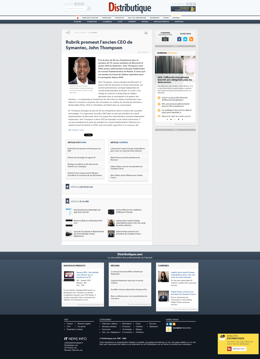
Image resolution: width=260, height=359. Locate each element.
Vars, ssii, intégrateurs (111, 332)
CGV (69, 327)
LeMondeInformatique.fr (73, 343)
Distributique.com (71, 345)
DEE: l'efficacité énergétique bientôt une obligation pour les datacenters (175, 80)
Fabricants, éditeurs (90, 18)
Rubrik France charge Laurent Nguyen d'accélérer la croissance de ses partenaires (85, 174)
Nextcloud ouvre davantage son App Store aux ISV (87, 211)
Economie (93, 32)
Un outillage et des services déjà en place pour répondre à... (177, 111)
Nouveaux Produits (161, 21)
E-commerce (107, 21)
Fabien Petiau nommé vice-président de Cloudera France (128, 232)
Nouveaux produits (109, 327)
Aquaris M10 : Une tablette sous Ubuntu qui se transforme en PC (87, 274)
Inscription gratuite (182, 9)
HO (77, 18)
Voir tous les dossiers (184, 124)
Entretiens (179, 21)
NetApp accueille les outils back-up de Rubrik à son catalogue (83, 165)
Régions (145, 21)
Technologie (92, 21)
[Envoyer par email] (146, 33)
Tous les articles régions (138, 304)
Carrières (132, 21)
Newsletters (182, 328)
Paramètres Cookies (75, 329)
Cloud (120, 21)
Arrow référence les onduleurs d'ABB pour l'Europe (129, 211)
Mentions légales (84, 324)
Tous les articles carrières (185, 309)
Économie (77, 21)
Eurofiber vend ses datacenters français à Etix (129, 289)
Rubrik (83, 142)
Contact (70, 324)
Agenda (166, 18)
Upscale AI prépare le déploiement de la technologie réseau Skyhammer (89, 233)
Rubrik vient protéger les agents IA (82, 158)
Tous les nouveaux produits (89, 305)
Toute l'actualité (80, 32)
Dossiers (176, 18)
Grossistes (119, 18)
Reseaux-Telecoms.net (73, 350)
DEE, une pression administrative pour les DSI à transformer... (176, 105)
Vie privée (81, 327)
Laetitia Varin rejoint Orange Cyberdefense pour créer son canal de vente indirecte (127, 150)
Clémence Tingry (77, 130)
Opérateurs (106, 18)
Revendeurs (154, 18)
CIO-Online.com (70, 348)
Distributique (130, 8)
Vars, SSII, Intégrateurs (137, 18)
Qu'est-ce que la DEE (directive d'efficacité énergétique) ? (175, 99)
